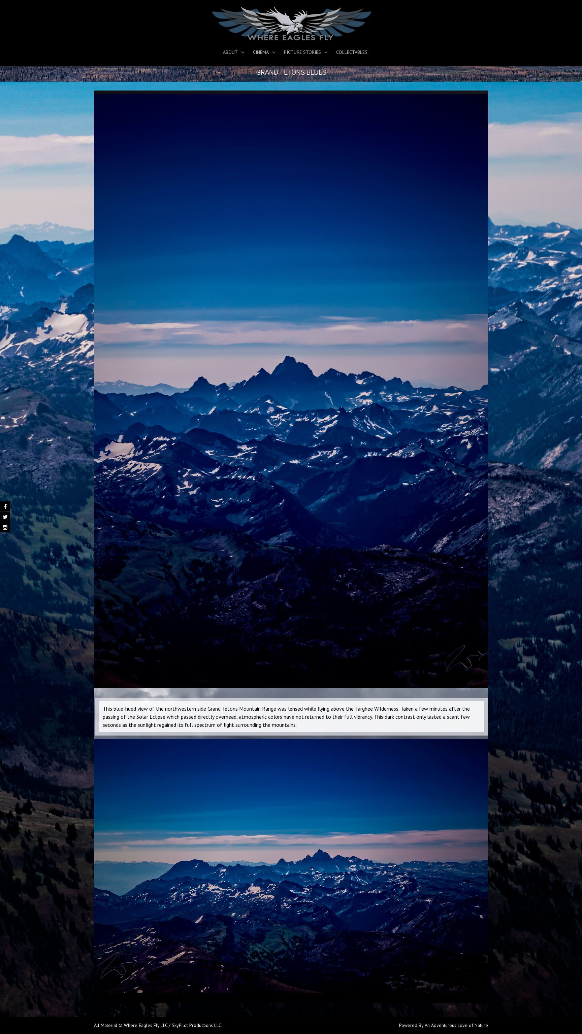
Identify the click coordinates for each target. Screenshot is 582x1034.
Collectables (351, 52)
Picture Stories (302, 52)
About (230, 52)
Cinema (261, 52)
